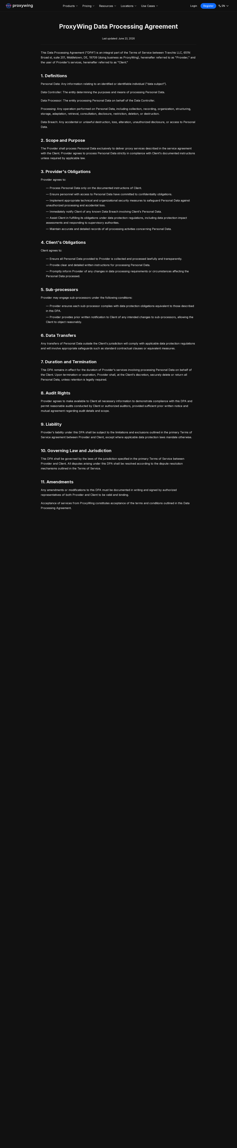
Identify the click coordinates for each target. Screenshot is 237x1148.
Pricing (86, 6)
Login (193, 5)
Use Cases (148, 6)
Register (208, 5)
